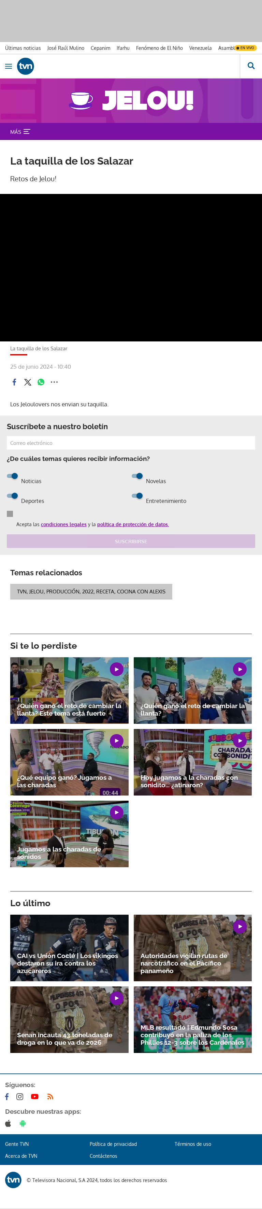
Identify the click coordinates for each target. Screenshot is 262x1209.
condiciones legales (64, 524)
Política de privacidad (113, 1144)
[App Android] (24, 1123)
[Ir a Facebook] (8, 1097)
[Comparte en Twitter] (27, 382)
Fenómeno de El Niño (159, 48)
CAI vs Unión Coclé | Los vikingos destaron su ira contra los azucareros (67, 963)
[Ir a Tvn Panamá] (128, 66)
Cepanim (100, 48)
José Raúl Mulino (65, 48)
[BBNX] (13, 1180)
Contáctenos (103, 1156)
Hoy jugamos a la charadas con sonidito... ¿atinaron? (189, 781)
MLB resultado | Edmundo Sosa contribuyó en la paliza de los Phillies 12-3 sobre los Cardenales (192, 1035)
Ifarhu (123, 48)
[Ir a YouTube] (36, 1097)
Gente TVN (17, 1144)
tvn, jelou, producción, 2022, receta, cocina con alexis (91, 591)
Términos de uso (193, 1144)
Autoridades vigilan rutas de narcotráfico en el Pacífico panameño (184, 963)
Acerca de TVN (21, 1156)
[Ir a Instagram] (21, 1097)
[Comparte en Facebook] (14, 382)
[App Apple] (9, 1123)
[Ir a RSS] (51, 1097)
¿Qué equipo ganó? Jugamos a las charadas (64, 781)
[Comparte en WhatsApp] (41, 382)
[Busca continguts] (251, 66)
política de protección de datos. (133, 524)
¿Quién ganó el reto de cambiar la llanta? (193, 709)
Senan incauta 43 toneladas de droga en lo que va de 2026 (64, 1038)
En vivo (247, 48)
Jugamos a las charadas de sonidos (59, 852)
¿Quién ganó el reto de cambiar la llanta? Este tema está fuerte (69, 709)
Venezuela (200, 48)
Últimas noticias (23, 48)
